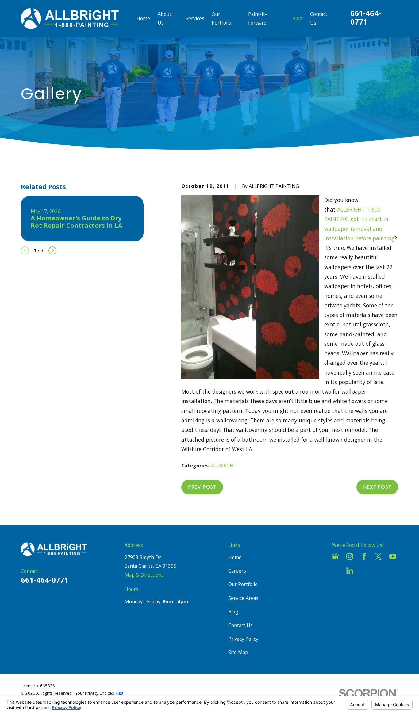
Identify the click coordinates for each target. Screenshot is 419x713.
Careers (237, 570)
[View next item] (52, 250)
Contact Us (240, 625)
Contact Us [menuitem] (318, 18)
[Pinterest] (364, 570)
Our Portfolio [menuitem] (221, 18)
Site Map (238, 652)
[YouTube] (392, 556)
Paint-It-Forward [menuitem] (257, 18)
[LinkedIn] (349, 570)
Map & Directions (144, 574)
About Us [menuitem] (164, 18)
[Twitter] (378, 556)
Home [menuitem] (143, 18)
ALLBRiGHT (223, 465)
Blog (233, 611)
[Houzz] (335, 570)
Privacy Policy (243, 638)
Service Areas (243, 598)
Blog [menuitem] (297, 18)
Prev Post (202, 486)
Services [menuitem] (195, 18)
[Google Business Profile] (335, 556)
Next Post (377, 486)
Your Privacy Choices (95, 693)
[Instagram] (349, 556)
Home (235, 557)
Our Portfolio (243, 584)
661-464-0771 (365, 17)
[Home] (70, 18)
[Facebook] (364, 556)
